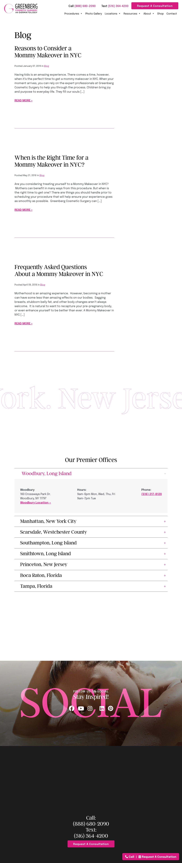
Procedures (71, 13)
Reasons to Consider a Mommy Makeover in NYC (48, 52)
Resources (130, 13)
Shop (160, 13)
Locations (111, 13)
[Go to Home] (21, 8)
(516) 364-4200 (91, 836)
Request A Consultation (155, 5)
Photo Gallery (93, 13)
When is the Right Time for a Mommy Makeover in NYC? (51, 161)
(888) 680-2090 (91, 824)
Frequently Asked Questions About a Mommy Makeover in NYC (59, 270)
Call (131, 856)
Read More (22, 100)
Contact (172, 13)
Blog (46, 65)
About (147, 13)
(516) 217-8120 (151, 494)
